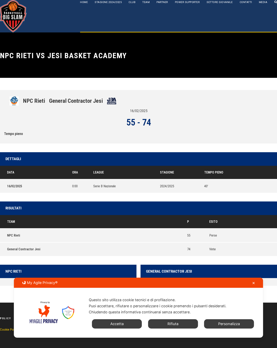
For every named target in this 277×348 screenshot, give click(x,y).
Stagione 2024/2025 (108, 2)
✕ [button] (253, 283)
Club (132, 2)
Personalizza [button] (229, 324)
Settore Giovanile (220, 2)
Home (84, 2)
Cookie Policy (9, 329)
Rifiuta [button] (172, 324)
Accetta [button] (117, 324)
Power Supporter (187, 2)
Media (263, 2)
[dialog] (138, 308)
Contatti (246, 2)
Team (146, 2)
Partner (162, 2)
